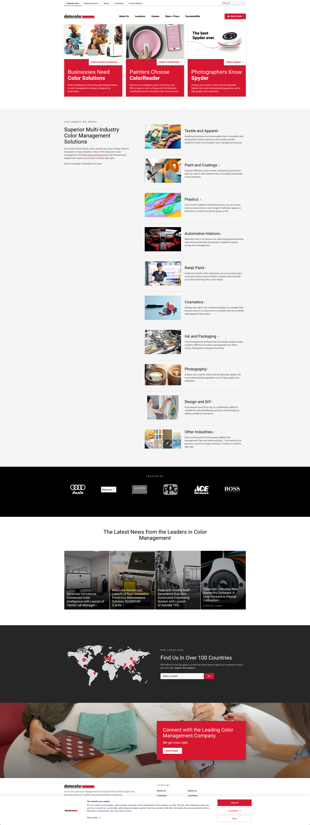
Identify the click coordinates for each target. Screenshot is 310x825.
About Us (161, 790)
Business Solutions (91, 3)
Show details (92, 818)
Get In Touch (172, 750)
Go (209, 676)
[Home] (79, 16)
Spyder (106, 3)
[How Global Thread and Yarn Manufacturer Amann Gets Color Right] (139, 489)
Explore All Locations (185, 667)
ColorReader (119, 3)
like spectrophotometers (95, 155)
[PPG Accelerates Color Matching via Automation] (170, 489)
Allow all (234, 803)
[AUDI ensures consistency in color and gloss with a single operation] (77, 489)
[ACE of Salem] (201, 489)
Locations (161, 795)
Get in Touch (236, 16)
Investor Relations (135, 3)
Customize (233, 811)
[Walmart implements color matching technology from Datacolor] (108, 489)
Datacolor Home (73, 3)
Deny (234, 818)
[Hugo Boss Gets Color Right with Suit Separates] (232, 489)
